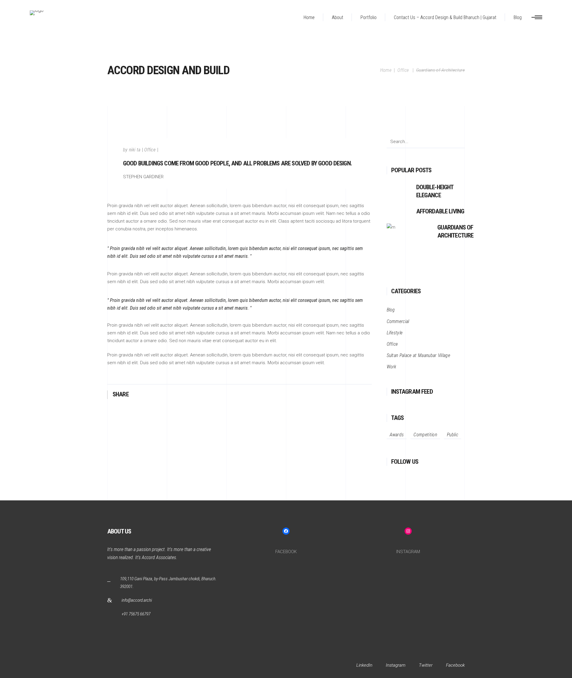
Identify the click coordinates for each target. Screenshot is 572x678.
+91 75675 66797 (136, 614)
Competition (425, 434)
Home (385, 70)
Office (403, 70)
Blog (391, 310)
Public (452, 434)
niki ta (134, 150)
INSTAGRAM (408, 551)
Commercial (398, 321)
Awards (397, 434)
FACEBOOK (286, 551)
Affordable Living (440, 211)
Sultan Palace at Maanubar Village (418, 355)
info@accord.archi (137, 600)
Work (392, 367)
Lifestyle (395, 333)
